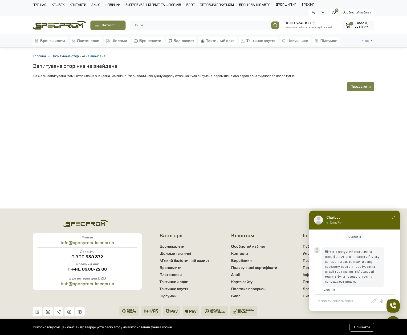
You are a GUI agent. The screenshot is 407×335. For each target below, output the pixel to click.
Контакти (239, 253)
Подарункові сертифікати (254, 267)
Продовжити (360, 86)
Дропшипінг (286, 5)
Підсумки (168, 296)
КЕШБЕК (58, 5)
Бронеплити (170, 267)
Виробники (241, 260)
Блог (235, 296)
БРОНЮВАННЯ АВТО (255, 5)
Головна (39, 56)
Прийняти (362, 327)
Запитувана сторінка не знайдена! (79, 56)
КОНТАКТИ (78, 5)
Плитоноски (170, 274)
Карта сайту (241, 281)
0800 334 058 (298, 23)
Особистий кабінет (356, 12)
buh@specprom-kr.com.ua (87, 284)
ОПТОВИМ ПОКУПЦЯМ (217, 5)
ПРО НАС (40, 5)
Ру (313, 12)
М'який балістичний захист (184, 260)
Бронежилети (171, 246)
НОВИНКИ (113, 5)
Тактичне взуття (173, 289)
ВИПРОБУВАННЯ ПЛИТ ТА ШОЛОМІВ (153, 5)
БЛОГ (190, 5)
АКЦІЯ (95, 5)
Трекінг (307, 5)
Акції (235, 274)
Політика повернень (249, 289)
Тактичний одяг (173, 281)
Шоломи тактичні (175, 253)
